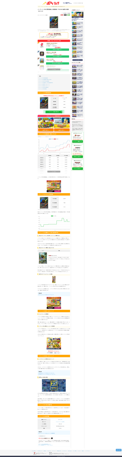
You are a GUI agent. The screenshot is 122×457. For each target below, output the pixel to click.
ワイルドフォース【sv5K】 (60, 421)
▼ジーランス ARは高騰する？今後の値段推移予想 (46, 82)
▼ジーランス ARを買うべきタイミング (44, 84)
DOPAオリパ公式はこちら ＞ (57, 49)
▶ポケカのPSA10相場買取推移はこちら (45, 444)
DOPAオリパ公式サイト (77, 156)
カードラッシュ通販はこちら (77, 141)
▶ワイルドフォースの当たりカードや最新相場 (47, 433)
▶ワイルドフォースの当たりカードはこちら (46, 294)
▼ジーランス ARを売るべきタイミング (44, 85)
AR (61, 419)
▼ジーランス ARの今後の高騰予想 (43, 87)
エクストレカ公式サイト (77, 168)
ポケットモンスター (74, 124)
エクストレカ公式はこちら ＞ (57, 56)
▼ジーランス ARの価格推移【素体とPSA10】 (45, 79)
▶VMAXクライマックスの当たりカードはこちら (47, 374)
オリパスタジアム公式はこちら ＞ (57, 63)
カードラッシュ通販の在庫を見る (54, 111)
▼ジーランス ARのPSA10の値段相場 (44, 81)
